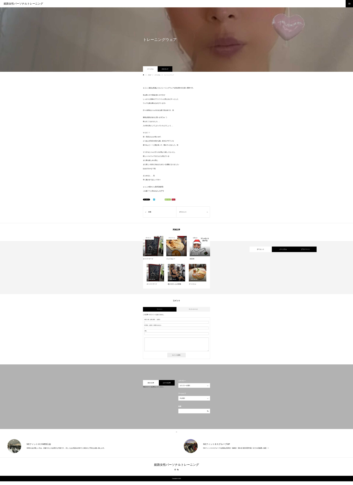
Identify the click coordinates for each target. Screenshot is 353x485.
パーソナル (150, 69)
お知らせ (195, 237)
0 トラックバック (193, 309)
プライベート (172, 237)
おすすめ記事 (167, 383)
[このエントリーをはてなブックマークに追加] (154, 200)
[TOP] (176, 432)
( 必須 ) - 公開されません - (153, 325)
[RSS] (178, 469)
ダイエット (148, 237)
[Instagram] (175, 469)
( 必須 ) (152, 319)
